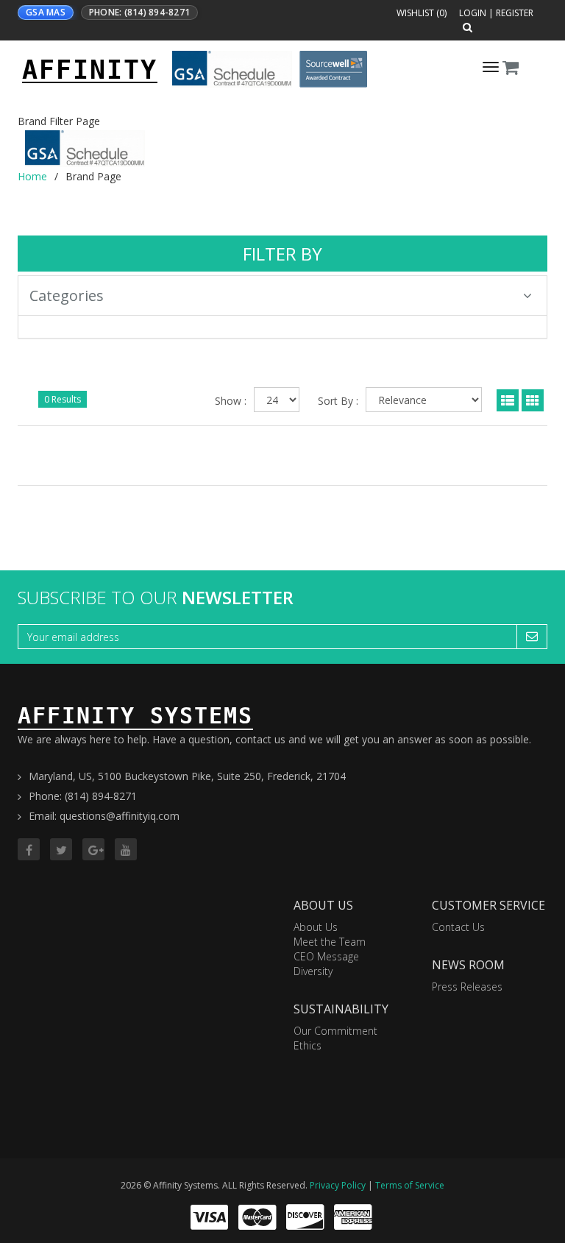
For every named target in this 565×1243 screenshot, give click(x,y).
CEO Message (326, 956)
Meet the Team (330, 942)
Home (32, 176)
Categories (66, 295)
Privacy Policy (338, 1185)
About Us (316, 927)
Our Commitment (335, 1031)
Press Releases (467, 987)
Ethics (307, 1045)
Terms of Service (409, 1185)
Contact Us (458, 927)
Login (472, 13)
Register (514, 13)
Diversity (313, 971)
